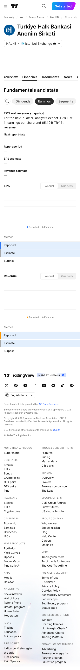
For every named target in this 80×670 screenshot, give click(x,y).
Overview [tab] (11, 77)
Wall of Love (11, 598)
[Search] (44, 6)
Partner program (52, 657)
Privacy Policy (50, 586)
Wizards (9, 652)
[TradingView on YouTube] (25, 385)
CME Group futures (54, 502)
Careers (46, 540)
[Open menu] (6, 6)
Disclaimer (48, 582)
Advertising (49, 649)
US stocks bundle (53, 511)
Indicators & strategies (18, 648)
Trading (9, 627)
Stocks (8, 464)
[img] (54, 43)
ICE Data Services (48, 404)
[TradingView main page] (14, 6)
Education (10, 632)
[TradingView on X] (6, 385)
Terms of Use (50, 577)
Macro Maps (12, 561)
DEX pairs (10, 486)
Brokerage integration (55, 653)
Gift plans (48, 465)
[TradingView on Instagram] (34, 385)
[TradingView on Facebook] (16, 385)
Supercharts (11, 452)
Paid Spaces (12, 661)
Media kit (47, 544)
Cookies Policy (51, 590)
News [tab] (68, 77)
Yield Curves (12, 552)
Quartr (56, 429)
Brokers (46, 482)
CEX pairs (10, 482)
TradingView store (53, 557)
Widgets (47, 619)
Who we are (49, 523)
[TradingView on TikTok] (62, 385)
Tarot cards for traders (56, 561)
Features (47, 452)
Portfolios (10, 548)
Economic (10, 523)
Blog (44, 532)
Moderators (11, 615)
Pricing (46, 457)
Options (9, 557)
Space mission (51, 527)
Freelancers (11, 656)
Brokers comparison (54, 486)
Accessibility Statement (56, 594)
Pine (6, 490)
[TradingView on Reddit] (72, 385)
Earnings (9, 527)
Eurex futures (50, 507)
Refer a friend (12, 602)
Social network (13, 594)
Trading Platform (52, 637)
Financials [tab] (29, 77)
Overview (48, 477)
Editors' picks (12, 636)
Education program (54, 662)
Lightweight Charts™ (54, 628)
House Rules (11, 611)
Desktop (9, 582)
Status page (49, 607)
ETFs (7, 469)
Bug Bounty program (55, 603)
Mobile (8, 577)
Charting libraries (52, 624)
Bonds (8, 473)
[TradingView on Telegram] (53, 385)
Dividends (10, 532)
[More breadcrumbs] (21, 17)
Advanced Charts (53, 632)
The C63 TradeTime (54, 565)
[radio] (49, 186)
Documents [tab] (50, 77)
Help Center (49, 536)
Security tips (49, 599)
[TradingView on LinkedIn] (44, 385)
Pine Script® (11, 565)
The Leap (48, 490)
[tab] (23, 101)
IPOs (7, 536)
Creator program (14, 607)
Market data (49, 461)
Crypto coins (12, 477)
